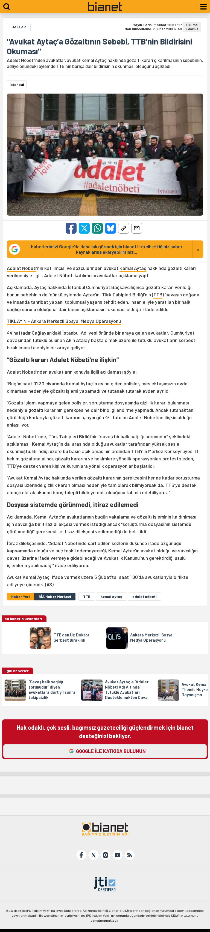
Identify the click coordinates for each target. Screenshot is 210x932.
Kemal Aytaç (132, 268)
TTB (157, 294)
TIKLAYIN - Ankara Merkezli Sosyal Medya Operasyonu (64, 321)
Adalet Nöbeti (21, 268)
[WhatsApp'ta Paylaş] (97, 228)
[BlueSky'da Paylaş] (110, 228)
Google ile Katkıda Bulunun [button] (111, 751)
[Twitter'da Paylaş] (84, 228)
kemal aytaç (111, 596)
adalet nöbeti (144, 596)
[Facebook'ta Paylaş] (71, 228)
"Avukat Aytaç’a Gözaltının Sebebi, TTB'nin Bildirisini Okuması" (99, 46)
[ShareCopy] (123, 228)
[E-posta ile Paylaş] (136, 228)
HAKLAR (18, 27)
